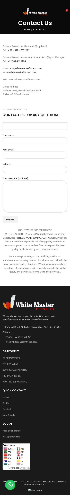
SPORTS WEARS (11, 358)
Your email (8, 149)
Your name (8, 135)
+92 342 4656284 (17, 61)
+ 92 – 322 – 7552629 (19, 50)
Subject (7, 163)
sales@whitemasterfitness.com (19, 72)
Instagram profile (11, 436)
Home (27, 29)
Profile (6, 403)
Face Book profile (12, 430)
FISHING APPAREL (12, 375)
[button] (10, 485)
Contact (7, 409)
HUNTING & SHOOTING (15, 381)
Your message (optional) (15, 178)
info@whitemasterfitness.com (26, 68)
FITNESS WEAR (24, 237)
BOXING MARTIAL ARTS (45, 237)
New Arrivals (9, 415)
